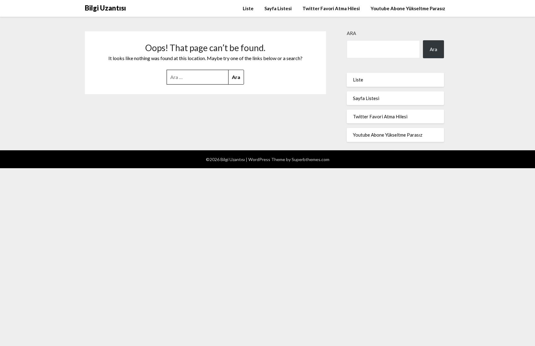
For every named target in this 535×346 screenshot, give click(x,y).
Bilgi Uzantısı (105, 8)
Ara (351, 33)
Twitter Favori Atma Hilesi (331, 8)
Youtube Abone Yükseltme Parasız (408, 8)
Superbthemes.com (310, 159)
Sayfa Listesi (278, 8)
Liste (248, 8)
